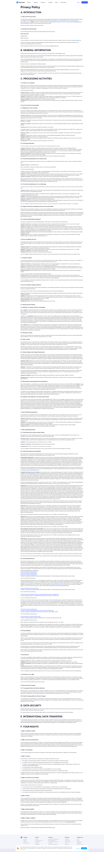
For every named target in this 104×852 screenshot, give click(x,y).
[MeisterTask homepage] (20, 2)
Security (36, 843)
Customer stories (38, 840)
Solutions (36, 2)
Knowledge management (53, 841)
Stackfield (79, 843)
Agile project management (53, 839)
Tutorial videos (68, 841)
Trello (78, 839)
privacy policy (22, 849)
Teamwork (50, 843)
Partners (25, 841)
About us (25, 839)
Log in (78, 2)
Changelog (37, 844)
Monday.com (79, 841)
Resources (43, 2)
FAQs (66, 843)
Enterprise (50, 2)
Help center (67, 840)
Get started (84, 2)
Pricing (56, 2)
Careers (24, 840)
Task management (51, 840)
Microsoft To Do (80, 844)
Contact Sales (63, 2)
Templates (67, 839)
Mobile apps (37, 841)
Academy (67, 844)
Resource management (52, 844)
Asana (78, 840)
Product (29, 2)
